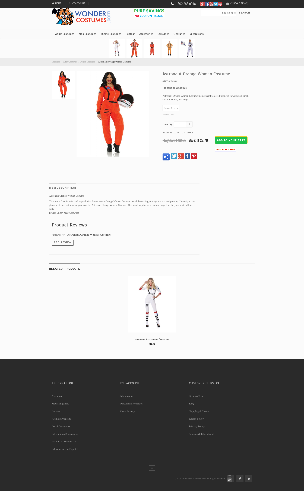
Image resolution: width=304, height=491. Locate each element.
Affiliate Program (61, 418)
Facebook (239, 478)
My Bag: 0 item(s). (239, 3)
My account (126, 396)
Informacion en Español (65, 449)
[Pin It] (194, 156)
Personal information (131, 403)
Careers (56, 411)
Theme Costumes (111, 34)
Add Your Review (170, 81)
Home (58, 3)
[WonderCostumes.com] (82, 17)
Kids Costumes (87, 34)
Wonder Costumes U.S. (64, 441)
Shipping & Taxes (199, 411)
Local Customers (61, 426)
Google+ (230, 478)
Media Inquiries (60, 403)
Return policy (196, 418)
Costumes (163, 34)
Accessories (146, 34)
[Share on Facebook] (187, 156)
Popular (130, 34)
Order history (127, 411)
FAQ (191, 403)
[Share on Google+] (181, 156)
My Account (78, 3)
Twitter (248, 478)
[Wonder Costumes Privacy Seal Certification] (66, 477)
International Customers (65, 434)
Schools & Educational (201, 434)
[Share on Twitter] (174, 156)
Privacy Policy (197, 426)
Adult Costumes (64, 34)
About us (57, 396)
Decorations (196, 34)
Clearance (179, 34)
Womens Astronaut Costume (152, 339)
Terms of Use (196, 396)
